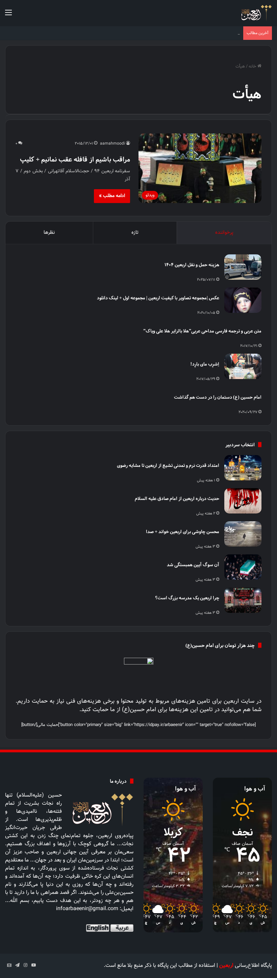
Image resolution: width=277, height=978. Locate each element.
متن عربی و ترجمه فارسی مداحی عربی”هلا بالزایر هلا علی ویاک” (202, 331)
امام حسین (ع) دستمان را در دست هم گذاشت (217, 397)
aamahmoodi (112, 144)
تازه (134, 232)
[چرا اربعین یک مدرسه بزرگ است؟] (242, 600)
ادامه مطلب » (112, 196)
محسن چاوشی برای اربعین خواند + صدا (182, 531)
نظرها (49, 232)
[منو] (8, 15)
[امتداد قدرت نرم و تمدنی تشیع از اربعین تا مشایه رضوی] (242, 467)
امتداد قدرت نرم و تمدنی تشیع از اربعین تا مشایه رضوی (168, 465)
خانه (253, 66)
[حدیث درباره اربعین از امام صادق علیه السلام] (242, 500)
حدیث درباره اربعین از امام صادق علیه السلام (177, 498)
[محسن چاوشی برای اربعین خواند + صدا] (242, 534)
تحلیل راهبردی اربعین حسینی (213, 33)
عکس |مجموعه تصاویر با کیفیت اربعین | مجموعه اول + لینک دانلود (158, 298)
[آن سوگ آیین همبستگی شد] (242, 567)
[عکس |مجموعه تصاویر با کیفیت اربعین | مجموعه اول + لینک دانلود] (242, 300)
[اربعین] (256, 13)
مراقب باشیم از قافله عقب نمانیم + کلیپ (75, 159)
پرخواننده (224, 232)
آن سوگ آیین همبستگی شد (193, 564)
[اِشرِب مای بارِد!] (242, 366)
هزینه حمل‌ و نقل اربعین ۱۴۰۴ (192, 264)
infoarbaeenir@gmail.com (87, 909)
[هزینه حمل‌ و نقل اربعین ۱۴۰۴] (242, 267)
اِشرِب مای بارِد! (204, 364)
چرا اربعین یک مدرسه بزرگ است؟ (187, 598)
